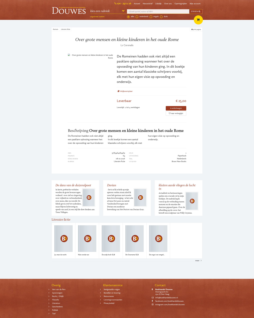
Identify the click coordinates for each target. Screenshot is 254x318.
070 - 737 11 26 (124, 3)
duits (166, 16)
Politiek (55, 310)
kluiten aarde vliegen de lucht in (177, 187)
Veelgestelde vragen (112, 289)
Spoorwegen (57, 293)
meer (197, 260)
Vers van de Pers (58, 289)
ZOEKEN (194, 11)
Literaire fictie (65, 29)
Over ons (168, 3)
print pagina (197, 29)
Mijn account (195, 3)
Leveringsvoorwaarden (113, 300)
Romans (55, 29)
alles (132, 16)
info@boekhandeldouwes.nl (166, 297)
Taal (53, 313)
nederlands (143, 16)
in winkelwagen (176, 108)
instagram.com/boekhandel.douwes (170, 304)
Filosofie (55, 300)
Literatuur (56, 303)
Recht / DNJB (58, 296)
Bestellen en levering (112, 293)
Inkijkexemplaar (126, 91)
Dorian (111, 185)
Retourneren (109, 296)
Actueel (137, 3)
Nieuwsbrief (148, 3)
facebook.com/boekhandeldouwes (169, 301)
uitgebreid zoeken (97, 16)
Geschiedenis (57, 306)
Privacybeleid (109, 303)
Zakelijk (158, 3)
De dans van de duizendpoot (73, 185)
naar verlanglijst (177, 113)
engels (156, 16)
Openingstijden (180, 3)
